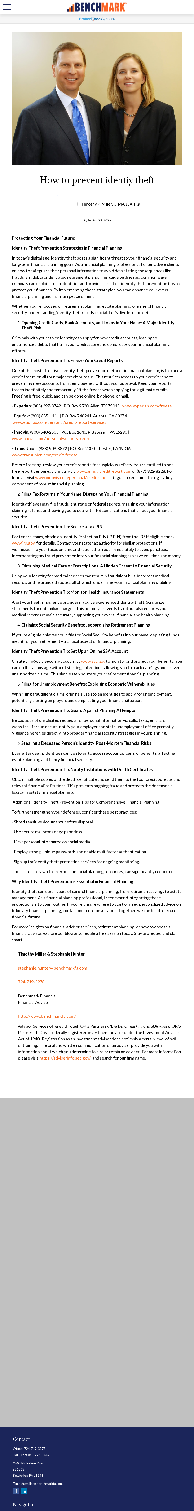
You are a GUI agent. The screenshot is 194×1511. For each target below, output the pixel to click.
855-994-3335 (38, 1455)
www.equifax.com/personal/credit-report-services (59, 422)
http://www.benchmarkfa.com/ (47, 1016)
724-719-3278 (31, 981)
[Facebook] (16, 1491)
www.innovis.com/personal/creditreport (72, 477)
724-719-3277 (34, 1448)
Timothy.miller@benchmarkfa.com (38, 1483)
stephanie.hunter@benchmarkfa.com (52, 967)
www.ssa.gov (93, 661)
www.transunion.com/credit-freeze (45, 454)
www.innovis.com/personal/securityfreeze (51, 438)
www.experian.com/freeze (147, 405)
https (44, 1058)
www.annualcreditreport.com (103, 471)
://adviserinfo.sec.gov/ (70, 1058)
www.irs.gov (23, 543)
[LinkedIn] (24, 1491)
